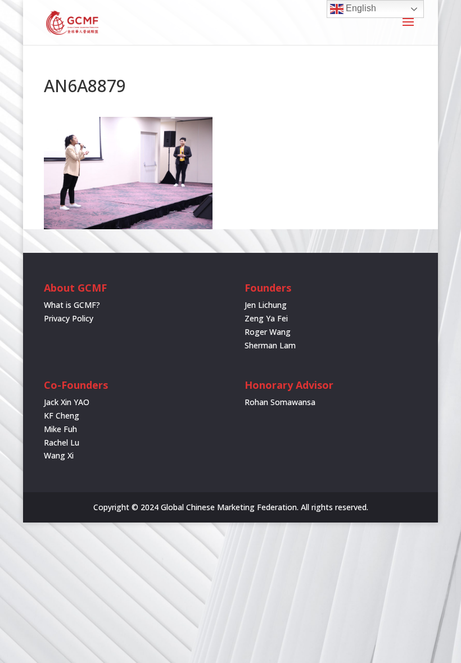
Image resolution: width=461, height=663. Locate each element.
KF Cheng (61, 415)
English (360, 8)
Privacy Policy (68, 318)
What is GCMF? (72, 304)
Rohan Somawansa (280, 402)
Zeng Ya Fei (266, 318)
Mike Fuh (60, 429)
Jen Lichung (266, 304)
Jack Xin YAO (66, 402)
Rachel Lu (61, 442)
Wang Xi (59, 455)
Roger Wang (268, 331)
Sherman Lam (270, 345)
